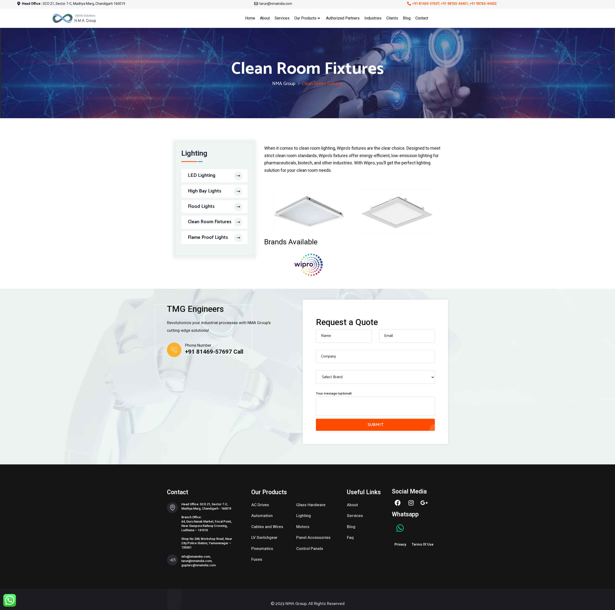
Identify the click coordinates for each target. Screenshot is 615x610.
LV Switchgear (264, 537)
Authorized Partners (343, 18)
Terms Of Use (422, 544)
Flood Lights (201, 206)
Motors (302, 526)
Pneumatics (262, 548)
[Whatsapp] (400, 528)
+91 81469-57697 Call (214, 351)
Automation (262, 515)
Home (250, 18)
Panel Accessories (313, 537)
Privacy (400, 544)
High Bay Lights (204, 191)
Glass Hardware (311, 504)
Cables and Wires (267, 526)
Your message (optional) (334, 393)
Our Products (305, 18)
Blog (407, 18)
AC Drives (260, 504)
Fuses (256, 559)
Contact (421, 18)
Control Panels (309, 548)
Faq (350, 537)
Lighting (303, 515)
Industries (372, 18)
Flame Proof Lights (208, 237)
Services (282, 18)
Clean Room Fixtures (209, 222)
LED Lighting (201, 175)
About (265, 18)
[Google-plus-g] (424, 503)
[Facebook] (398, 503)
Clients (392, 18)
